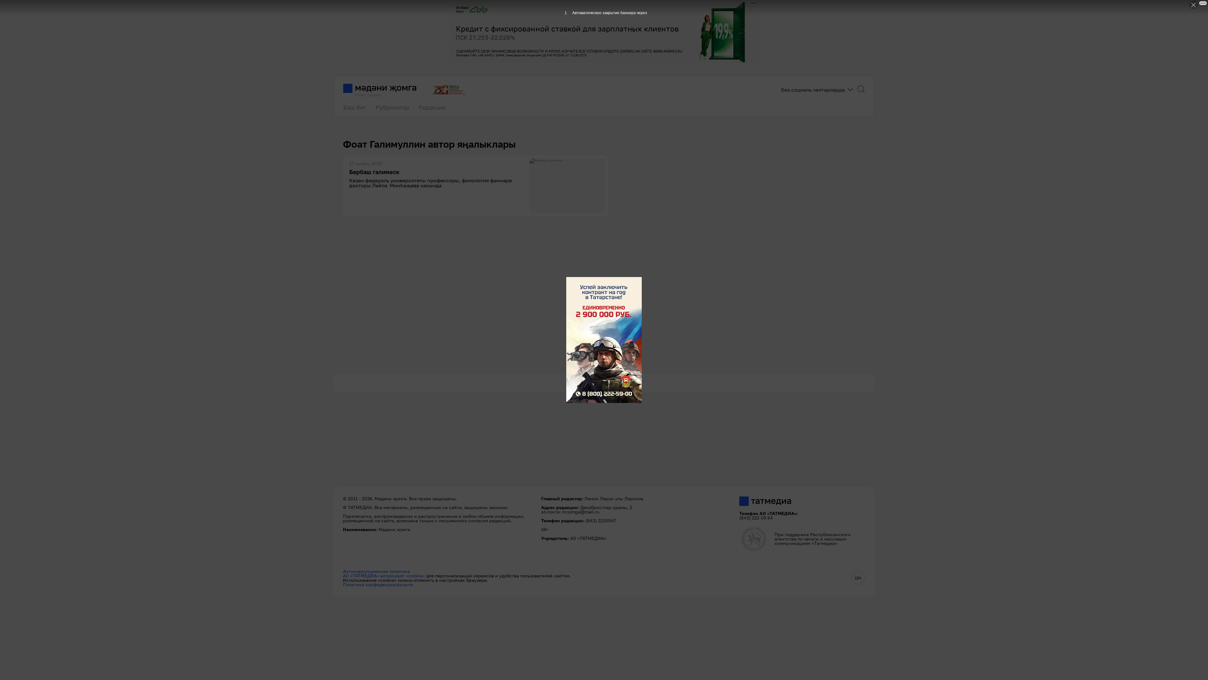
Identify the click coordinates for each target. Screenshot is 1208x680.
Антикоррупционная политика (376, 571)
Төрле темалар (604, 382)
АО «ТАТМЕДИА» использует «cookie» (384, 575)
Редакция (432, 107)
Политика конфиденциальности (378, 584)
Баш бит (354, 107)
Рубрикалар (392, 107)
